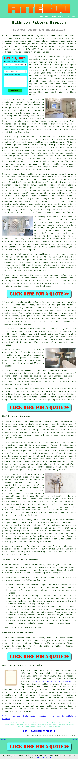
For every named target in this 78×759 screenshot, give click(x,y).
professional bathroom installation (52, 681)
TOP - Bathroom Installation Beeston (24, 716)
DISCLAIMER (71, 16)
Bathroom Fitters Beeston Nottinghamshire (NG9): (29, 36)
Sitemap (3, 739)
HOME (41, 16)
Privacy (74, 739)
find (10, 638)
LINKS (47, 16)
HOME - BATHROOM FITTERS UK (39, 731)
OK (50, 758)
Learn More (41, 758)
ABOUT (54, 16)
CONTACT (61, 16)
